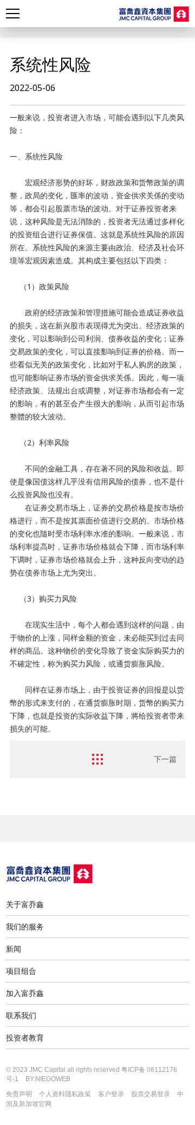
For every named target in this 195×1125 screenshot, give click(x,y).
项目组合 (21, 971)
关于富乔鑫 (25, 904)
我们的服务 (25, 926)
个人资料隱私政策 (65, 1093)
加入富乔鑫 (25, 993)
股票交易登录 (150, 1093)
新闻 (13, 948)
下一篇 (165, 759)
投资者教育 (25, 1037)
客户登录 (111, 1093)
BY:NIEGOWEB (47, 1079)
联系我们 (21, 1015)
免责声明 (19, 1093)
